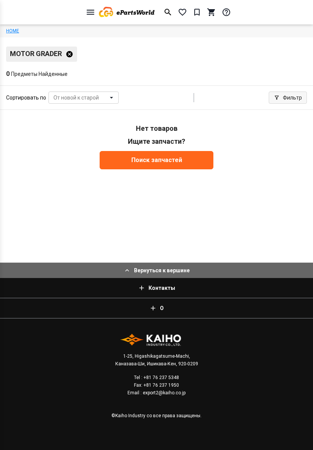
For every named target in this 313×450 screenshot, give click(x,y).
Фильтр (292, 98)
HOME (12, 31)
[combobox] (54, 98)
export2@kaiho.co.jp (164, 392)
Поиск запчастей (156, 160)
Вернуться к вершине (162, 270)
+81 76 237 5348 (160, 377)
